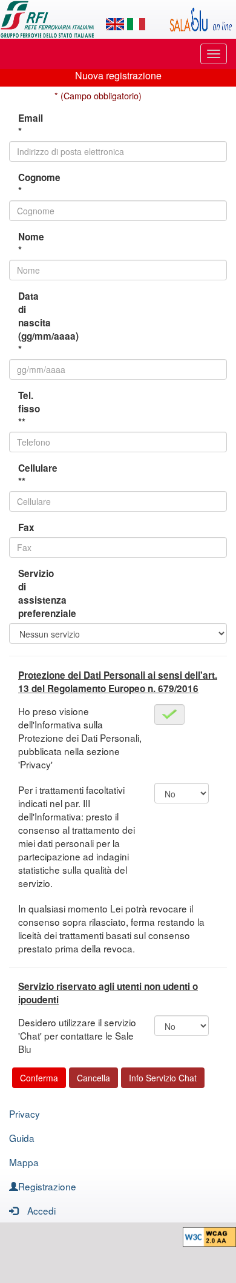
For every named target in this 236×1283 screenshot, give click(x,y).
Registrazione (47, 1186)
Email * (30, 124)
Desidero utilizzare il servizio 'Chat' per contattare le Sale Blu (77, 1035)
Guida (21, 1137)
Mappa (24, 1162)
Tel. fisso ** (29, 409)
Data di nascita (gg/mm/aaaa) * (31, 322)
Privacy (24, 1113)
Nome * (31, 243)
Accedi (41, 1210)
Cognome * (31, 184)
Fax (26, 527)
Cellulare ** (31, 474)
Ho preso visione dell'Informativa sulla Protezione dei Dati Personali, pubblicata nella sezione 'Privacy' (80, 737)
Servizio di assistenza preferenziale (31, 593)
